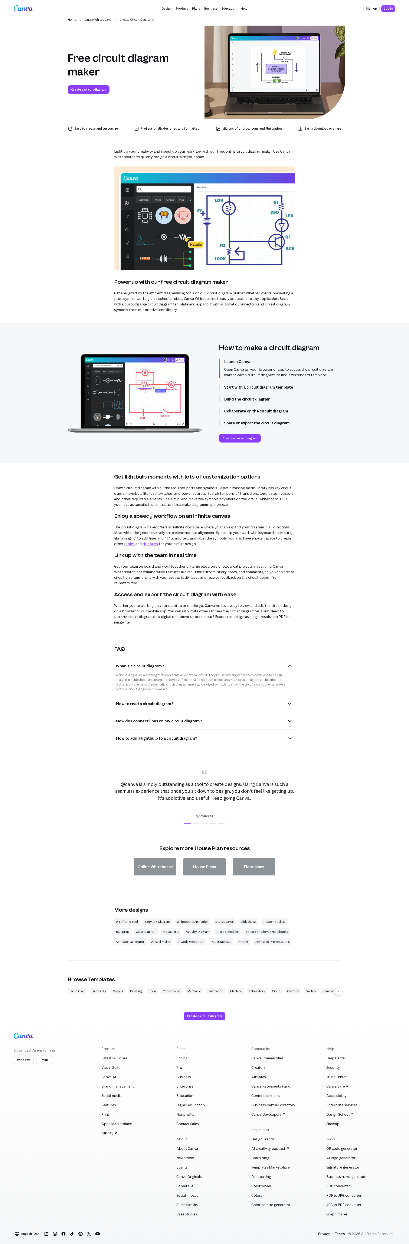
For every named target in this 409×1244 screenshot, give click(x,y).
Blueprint (122, 932)
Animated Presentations (272, 942)
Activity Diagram (198, 932)
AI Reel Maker (161, 942)
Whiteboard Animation (193, 922)
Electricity (98, 991)
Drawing (136, 991)
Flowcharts (171, 932)
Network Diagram (157, 922)
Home (72, 19)
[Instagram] (55, 1233)
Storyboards (224, 922)
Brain (152, 991)
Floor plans (254, 866)
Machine (236, 991)
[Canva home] (23, 8)
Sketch (311, 991)
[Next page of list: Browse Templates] (338, 991)
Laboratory (257, 991)
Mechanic (194, 991)
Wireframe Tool (127, 922)
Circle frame (171, 991)
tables (129, 543)
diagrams (150, 543)
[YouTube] (97, 1233)
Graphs (243, 942)
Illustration (215, 991)
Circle (276, 991)
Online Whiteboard (98, 19)
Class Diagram (146, 932)
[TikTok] (72, 1233)
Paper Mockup (221, 942)
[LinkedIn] (46, 1233)
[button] (166, 8)
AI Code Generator (190, 942)
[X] (89, 1233)
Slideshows (248, 922)
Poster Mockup (274, 922)
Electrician (77, 991)
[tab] (187, 823)
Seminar (328, 991)
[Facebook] (63, 1233)
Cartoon (293, 991)
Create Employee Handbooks (267, 932)
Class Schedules (227, 932)
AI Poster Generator (130, 942)
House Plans (204, 866)
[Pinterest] (80, 1233)
